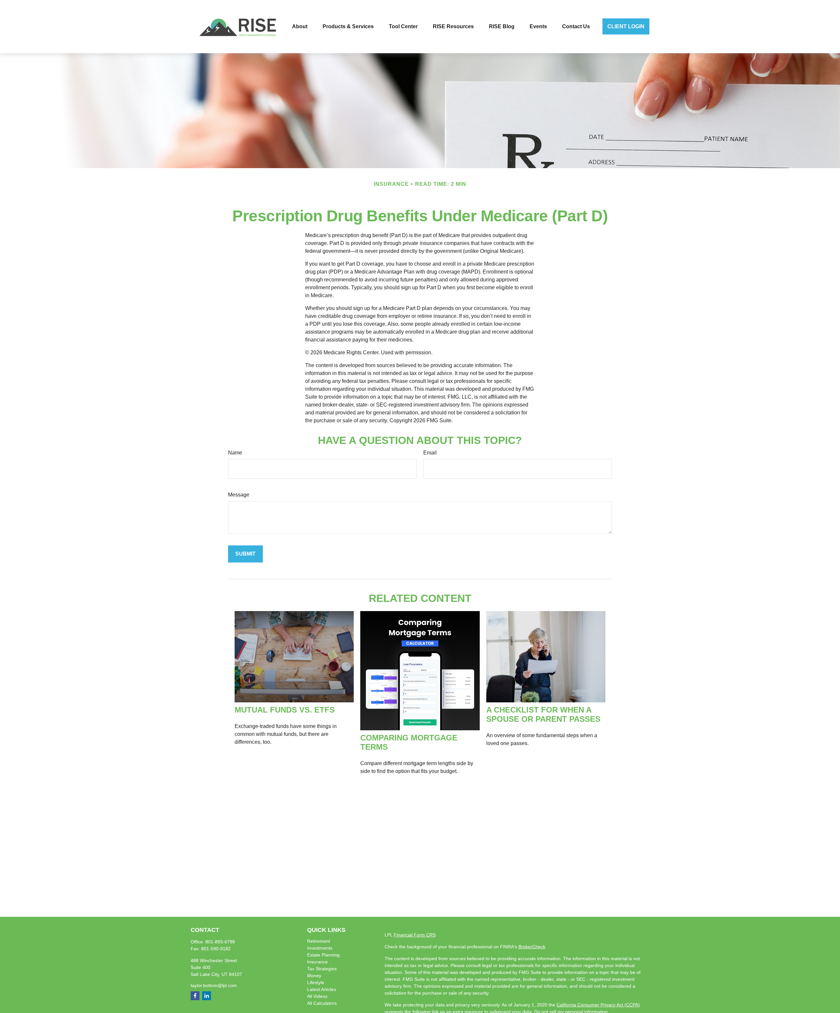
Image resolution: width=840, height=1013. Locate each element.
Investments (319, 948)
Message (238, 494)
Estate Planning (323, 955)
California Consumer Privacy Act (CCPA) (598, 1004)
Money (314, 975)
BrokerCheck (531, 946)
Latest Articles (321, 989)
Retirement (318, 941)
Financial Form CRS (415, 934)
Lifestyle (315, 982)
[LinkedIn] (206, 995)
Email (430, 452)
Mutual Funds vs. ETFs (285, 709)
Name (235, 452)
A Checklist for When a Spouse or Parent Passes (543, 714)
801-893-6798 (220, 941)
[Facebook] (195, 995)
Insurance (317, 961)
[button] (299, 26)
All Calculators (322, 1003)
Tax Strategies (322, 968)
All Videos (317, 996)
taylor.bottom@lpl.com (214, 985)
